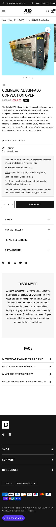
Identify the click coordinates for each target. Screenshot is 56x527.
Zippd (7, 176)
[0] (52, 11)
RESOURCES (10, 470)
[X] (9, 262)
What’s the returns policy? (17, 374)
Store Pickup (12, 151)
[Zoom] (48, 29)
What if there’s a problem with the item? (25, 381)
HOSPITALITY (19, 20)
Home (4, 20)
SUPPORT (8, 459)
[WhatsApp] (21, 262)
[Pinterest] (15, 262)
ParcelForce (9, 181)
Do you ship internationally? (18, 366)
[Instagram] (12, 434)
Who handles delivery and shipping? (22, 358)
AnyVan (7, 172)
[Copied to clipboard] (26, 262)
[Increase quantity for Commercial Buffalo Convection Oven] (12, 204)
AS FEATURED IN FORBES (43, 3)
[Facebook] (4, 262)
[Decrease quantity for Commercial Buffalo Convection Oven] (4, 204)
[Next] (32, 77)
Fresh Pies (31, 511)
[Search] (47, 11)
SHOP (5, 449)
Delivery (10, 148)
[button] (28, 219)
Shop (10, 20)
